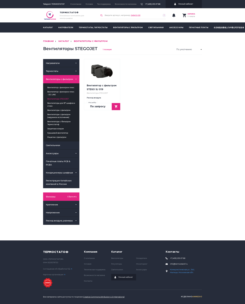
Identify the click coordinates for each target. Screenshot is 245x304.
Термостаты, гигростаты (93, 27)
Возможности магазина (125, 4)
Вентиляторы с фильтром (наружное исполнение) (58, 115)
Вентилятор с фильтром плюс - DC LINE (60, 93)
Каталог (48, 27)
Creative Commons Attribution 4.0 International (103, 297)
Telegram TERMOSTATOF (54, 4)
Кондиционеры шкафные (59, 172)
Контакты (88, 281)
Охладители (141, 258)
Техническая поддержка (94, 270)
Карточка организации (53, 274)
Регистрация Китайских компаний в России (59, 182)
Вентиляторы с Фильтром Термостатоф (59, 122)
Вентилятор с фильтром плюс (60, 87)
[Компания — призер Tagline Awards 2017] (47, 282)
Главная (48, 41)
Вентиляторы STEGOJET (58, 99)
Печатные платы (198, 27)
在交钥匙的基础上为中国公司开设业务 (229, 27)
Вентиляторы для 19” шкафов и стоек (61, 104)
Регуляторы (116, 264)
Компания (90, 252)
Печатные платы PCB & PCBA (58, 163)
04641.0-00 (135, 15)
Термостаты (52, 71)
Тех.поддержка (104, 4)
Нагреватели (65, 27)
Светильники (156, 27)
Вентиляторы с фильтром (128, 27)
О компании (75, 4)
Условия (89, 4)
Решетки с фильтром (56, 137)
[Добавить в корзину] (116, 106)
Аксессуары (176, 27)
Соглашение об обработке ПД (56, 269)
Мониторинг (141, 264)
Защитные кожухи (55, 129)
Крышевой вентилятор (57, 133)
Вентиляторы (117, 258)
